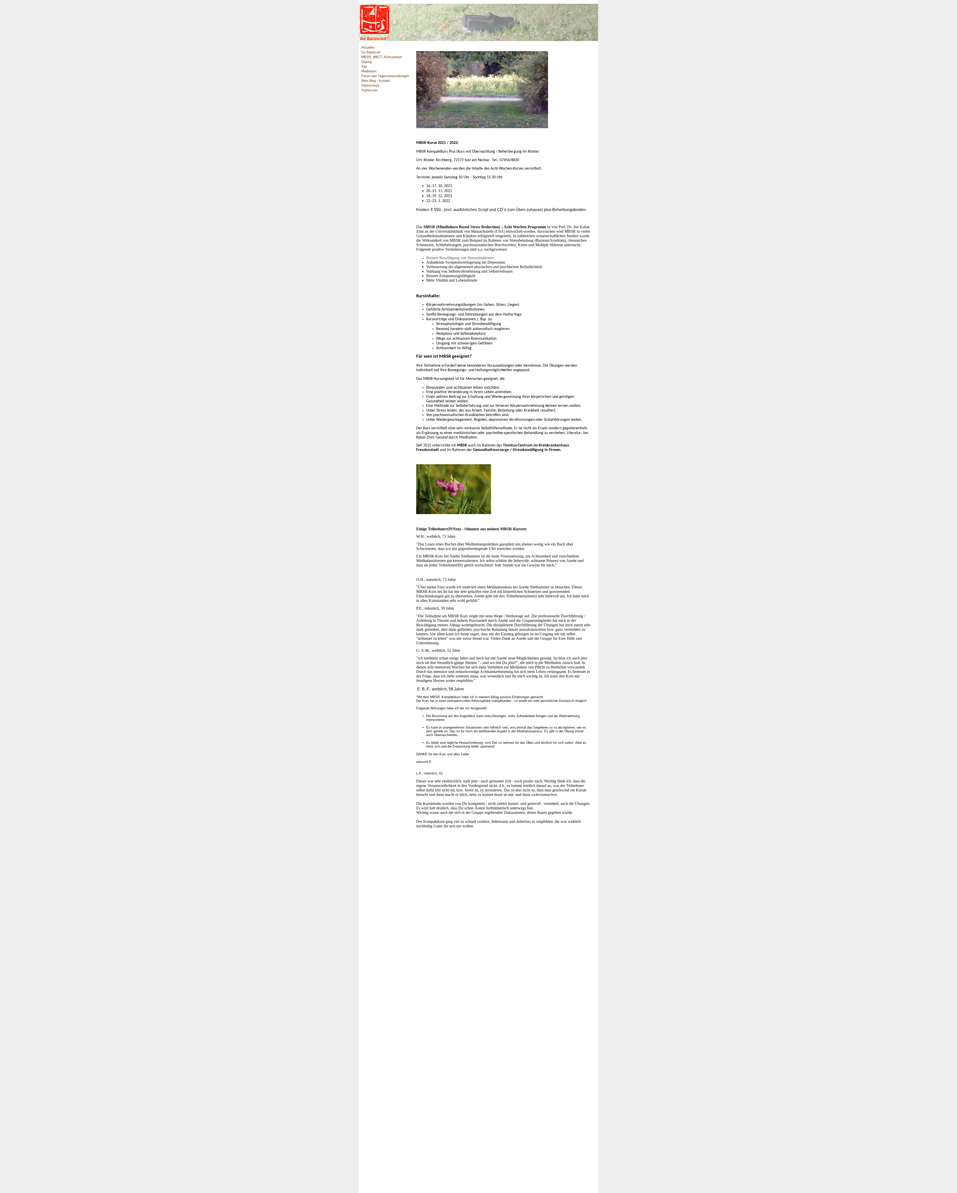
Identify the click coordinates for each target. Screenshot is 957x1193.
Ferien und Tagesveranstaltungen (385, 76)
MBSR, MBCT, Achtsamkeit (381, 57)
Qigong (366, 62)
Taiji (364, 66)
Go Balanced (370, 52)
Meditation (368, 71)
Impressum (369, 90)
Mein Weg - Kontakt (375, 81)
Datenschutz (370, 85)
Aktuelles (368, 47)
